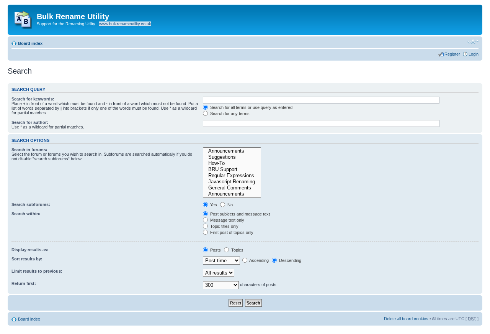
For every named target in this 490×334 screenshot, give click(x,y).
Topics (236, 250)
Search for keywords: (32, 99)
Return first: (23, 283)
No (229, 204)
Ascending (258, 260)
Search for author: (29, 122)
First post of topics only (231, 232)
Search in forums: (29, 149)
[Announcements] (232, 151)
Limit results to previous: (36, 271)
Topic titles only (223, 226)
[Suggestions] (232, 157)
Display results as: (30, 249)
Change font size (473, 41)
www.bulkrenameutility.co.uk (125, 23)
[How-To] (232, 163)
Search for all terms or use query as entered (250, 107)
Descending (289, 260)
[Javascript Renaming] (232, 182)
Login (474, 54)
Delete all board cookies (406, 318)
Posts (215, 250)
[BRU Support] (232, 169)
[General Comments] (232, 188)
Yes (213, 204)
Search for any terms (229, 113)
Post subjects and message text (239, 214)
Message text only (226, 220)
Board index (30, 43)
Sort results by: (26, 259)
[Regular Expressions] (232, 176)
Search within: (26, 213)
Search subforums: (30, 204)
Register (452, 54)
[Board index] (23, 18)
